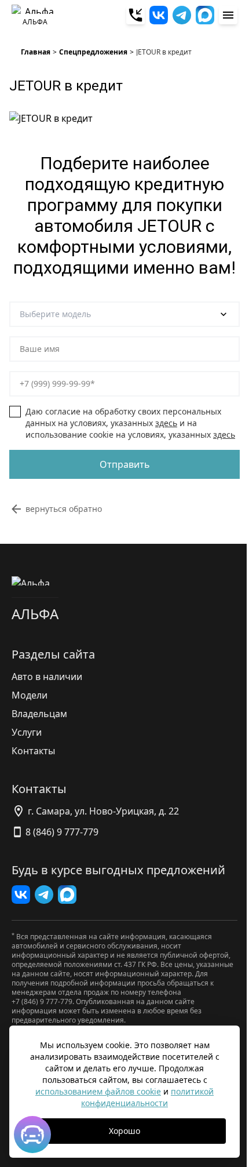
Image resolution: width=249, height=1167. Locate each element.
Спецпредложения (93, 52)
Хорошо (124, 1130)
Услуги (27, 732)
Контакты (33, 750)
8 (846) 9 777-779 (61, 832)
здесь (166, 422)
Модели (29, 695)
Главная (35, 52)
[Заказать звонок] (135, 15)
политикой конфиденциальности (147, 1097)
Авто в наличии (47, 676)
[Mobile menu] (228, 15)
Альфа (35, 614)
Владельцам (39, 713)
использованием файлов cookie (98, 1091)
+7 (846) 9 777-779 (42, 1001)
